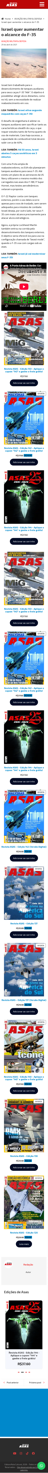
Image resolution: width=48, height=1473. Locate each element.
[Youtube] (14, 1447)
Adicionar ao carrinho (24, 382)
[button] (33, 4)
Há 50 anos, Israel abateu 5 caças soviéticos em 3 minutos (20, 153)
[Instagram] (21, 1447)
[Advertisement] (24, 1407)
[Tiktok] (27, 1447)
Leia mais (24, 1244)
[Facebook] (33, 1447)
